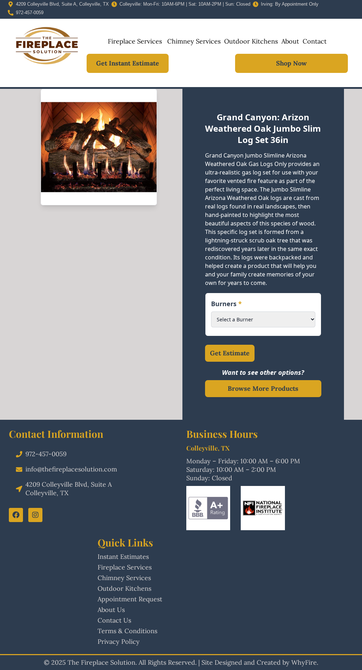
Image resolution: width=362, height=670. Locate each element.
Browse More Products (263, 388)
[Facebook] (16, 515)
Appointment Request (130, 599)
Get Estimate (230, 353)
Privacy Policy (119, 641)
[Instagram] (35, 515)
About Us (111, 610)
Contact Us (114, 620)
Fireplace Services (135, 41)
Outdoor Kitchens (251, 41)
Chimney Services (193, 41)
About (290, 41)
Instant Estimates (123, 556)
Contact (315, 41)
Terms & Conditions (127, 631)
